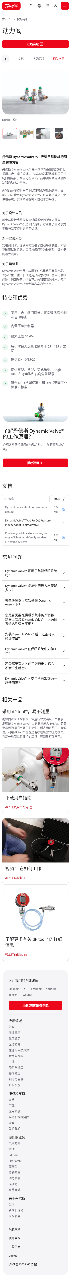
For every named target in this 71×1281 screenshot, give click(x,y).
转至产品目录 (14, 954)
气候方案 (14, 1143)
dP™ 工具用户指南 (17, 807)
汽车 (12, 1027)
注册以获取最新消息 (35, 1005)
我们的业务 (17, 1137)
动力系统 (14, 1178)
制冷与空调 (16, 1079)
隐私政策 (14, 1229)
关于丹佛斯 (17, 1198)
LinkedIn (14, 989)
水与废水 (14, 1085)
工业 (12, 1062)
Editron (13, 1155)
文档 (21, 59)
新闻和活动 (16, 1210)
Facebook (36, 989)
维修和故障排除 (19, 1117)
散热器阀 (22, 19)
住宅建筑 (14, 1038)
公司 (12, 1204)
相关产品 (58, 59)
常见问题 (38, 59)
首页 (4, 19)
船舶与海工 (16, 1067)
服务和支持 (17, 1094)
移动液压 (14, 1073)
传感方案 (14, 1172)
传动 (12, 1149)
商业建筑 (14, 1032)
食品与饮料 (16, 1056)
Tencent (13, 994)
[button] (47, 6)
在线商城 (14, 1190)
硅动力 (13, 1184)
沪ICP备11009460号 (21, 1264)
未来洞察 (14, 1216)
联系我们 (14, 1129)
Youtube (51, 989)
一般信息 (14, 1247)
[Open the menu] (65, 6)
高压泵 (13, 1166)
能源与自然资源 (19, 1050)
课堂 (12, 1123)
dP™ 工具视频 (14, 878)
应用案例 (14, 1111)
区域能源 (14, 1044)
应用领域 (15, 1021)
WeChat (27, 994)
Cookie (13, 1255)
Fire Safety (15, 1161)
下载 (12, 1105)
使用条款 (14, 1238)
